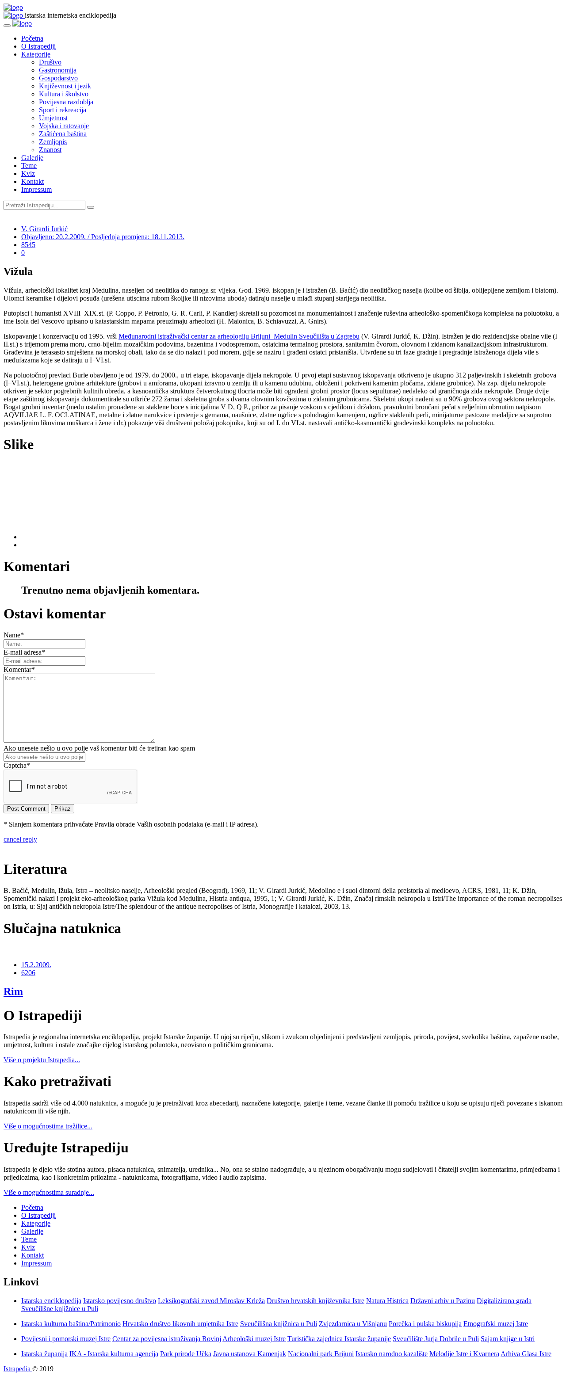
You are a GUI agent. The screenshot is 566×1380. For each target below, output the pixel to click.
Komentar (19, 669)
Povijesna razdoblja (66, 102)
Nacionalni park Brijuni (321, 1353)
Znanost (50, 149)
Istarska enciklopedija (51, 1300)
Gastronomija (57, 70)
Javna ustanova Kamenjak (249, 1353)
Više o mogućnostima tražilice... (48, 1126)
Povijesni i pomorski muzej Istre (66, 1338)
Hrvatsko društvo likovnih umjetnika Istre (180, 1323)
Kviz (28, 173)
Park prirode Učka (185, 1353)
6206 (28, 972)
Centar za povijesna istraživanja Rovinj (166, 1338)
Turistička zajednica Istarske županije (339, 1338)
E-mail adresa (24, 652)
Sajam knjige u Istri (508, 1338)
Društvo (50, 62)
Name (14, 635)
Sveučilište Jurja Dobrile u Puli (436, 1338)
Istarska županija (44, 1353)
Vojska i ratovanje (64, 126)
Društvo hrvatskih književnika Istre (315, 1300)
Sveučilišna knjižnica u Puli (278, 1323)
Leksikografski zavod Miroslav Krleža (211, 1300)
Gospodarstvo (58, 78)
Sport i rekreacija (62, 110)
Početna (32, 38)
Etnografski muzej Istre (495, 1323)
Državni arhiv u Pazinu (442, 1300)
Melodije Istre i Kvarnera (464, 1353)
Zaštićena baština (63, 133)
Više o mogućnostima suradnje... (49, 1192)
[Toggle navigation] (7, 25)
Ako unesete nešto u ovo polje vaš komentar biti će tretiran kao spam (99, 748)
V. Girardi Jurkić (44, 229)
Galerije (32, 157)
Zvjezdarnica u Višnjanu (353, 1323)
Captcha (17, 765)
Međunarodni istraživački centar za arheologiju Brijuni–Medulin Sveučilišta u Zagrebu (239, 336)
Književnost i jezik (65, 86)
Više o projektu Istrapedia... (42, 1060)
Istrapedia (18, 1368)
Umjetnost (53, 118)
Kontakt (32, 181)
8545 (28, 244)
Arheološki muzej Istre (254, 1338)
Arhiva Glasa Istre (526, 1353)
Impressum (36, 189)
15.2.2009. (36, 964)
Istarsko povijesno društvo (119, 1300)
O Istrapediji (38, 46)
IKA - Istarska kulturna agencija (113, 1353)
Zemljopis (53, 141)
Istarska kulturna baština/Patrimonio (71, 1323)
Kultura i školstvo (63, 94)
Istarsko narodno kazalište (392, 1353)
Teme (29, 165)
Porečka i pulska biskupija (425, 1323)
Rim (13, 991)
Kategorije (35, 54)
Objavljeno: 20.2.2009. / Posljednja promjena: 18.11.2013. (102, 236)
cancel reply (20, 839)
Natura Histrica (387, 1300)
